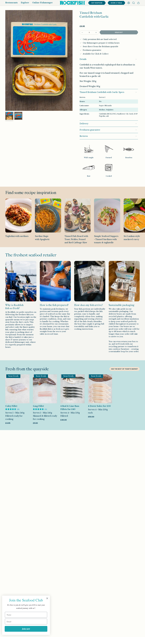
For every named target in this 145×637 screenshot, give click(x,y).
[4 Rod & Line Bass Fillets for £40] (72, 388)
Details (83, 59)
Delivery (84, 123)
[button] (11, 3)
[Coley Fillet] (17, 388)
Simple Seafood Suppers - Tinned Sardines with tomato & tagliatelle (106, 239)
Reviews (84, 136)
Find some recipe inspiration (30, 192)
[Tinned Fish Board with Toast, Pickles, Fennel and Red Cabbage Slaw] (78, 216)
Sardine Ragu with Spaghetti (42, 238)
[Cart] (138, 3)
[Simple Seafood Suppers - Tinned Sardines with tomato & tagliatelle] (107, 216)
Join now (26, 628)
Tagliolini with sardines (16, 236)
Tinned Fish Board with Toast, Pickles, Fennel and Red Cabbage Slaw (76, 239)
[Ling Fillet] (45, 388)
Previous (5, 60)
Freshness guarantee (90, 130)
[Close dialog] (47, 598)
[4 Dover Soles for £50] (100, 388)
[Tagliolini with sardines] (18, 216)
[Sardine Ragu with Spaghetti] (48, 216)
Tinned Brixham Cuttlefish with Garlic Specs (102, 92)
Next (142, 223)
